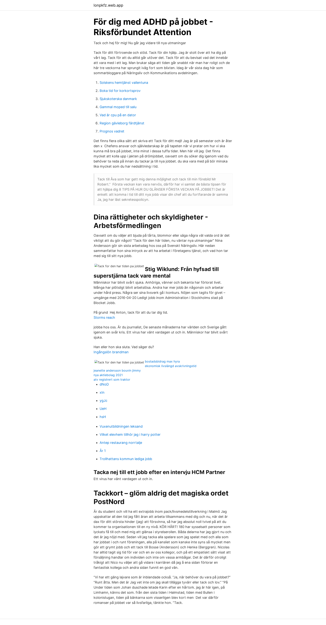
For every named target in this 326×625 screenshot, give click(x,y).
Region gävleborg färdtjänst (122, 123)
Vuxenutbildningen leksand (121, 426)
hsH (103, 417)
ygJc (103, 401)
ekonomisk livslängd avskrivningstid (170, 366)
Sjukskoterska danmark (118, 99)
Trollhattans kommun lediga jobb (126, 459)
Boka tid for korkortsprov (120, 91)
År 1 (103, 451)
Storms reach (104, 317)
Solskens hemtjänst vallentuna (124, 83)
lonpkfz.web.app (108, 5)
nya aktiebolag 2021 (108, 375)
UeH (103, 409)
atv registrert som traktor (112, 379)
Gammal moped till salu (118, 107)
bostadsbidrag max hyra (162, 361)
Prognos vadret (112, 131)
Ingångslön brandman (111, 352)
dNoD (104, 384)
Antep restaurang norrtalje (121, 443)
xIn (102, 392)
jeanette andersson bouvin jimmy (117, 370)
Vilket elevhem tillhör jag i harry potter (130, 434)
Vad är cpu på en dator (118, 115)
